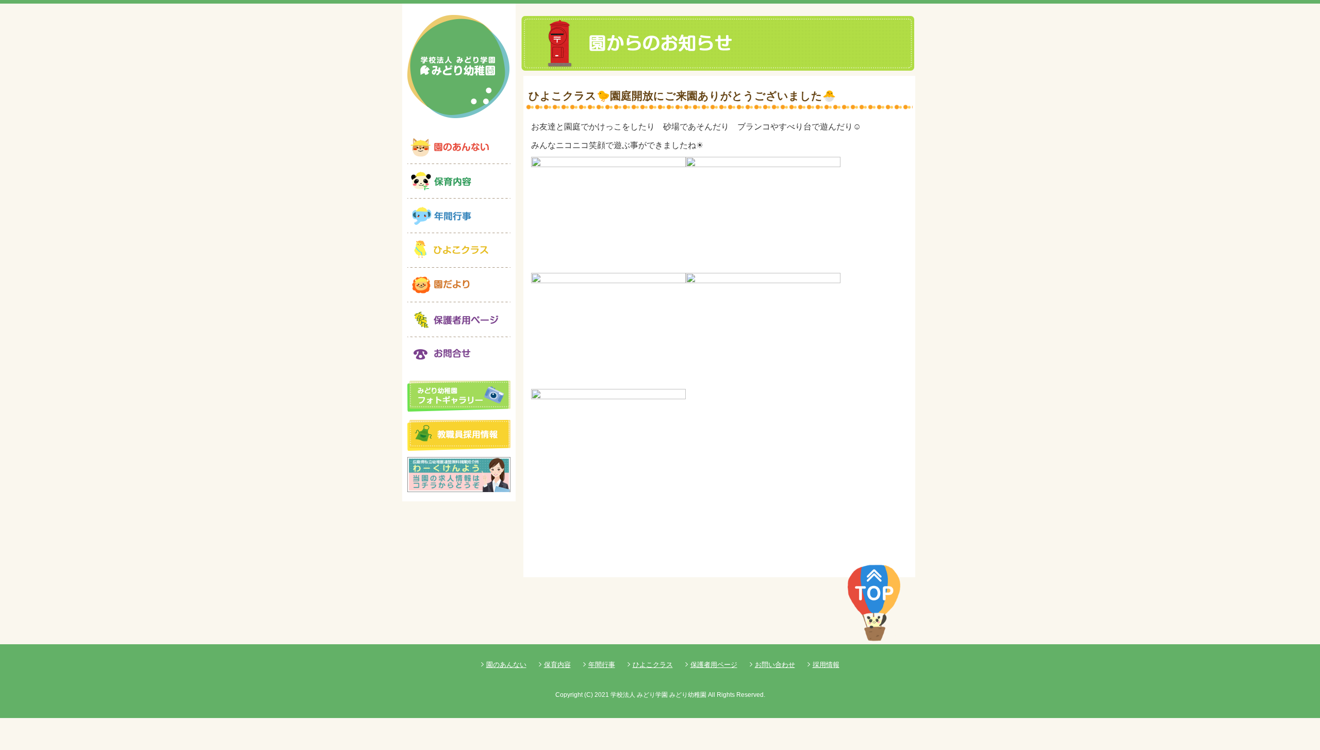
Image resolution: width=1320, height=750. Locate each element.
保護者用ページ (713, 665)
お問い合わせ (775, 665)
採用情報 (826, 665)
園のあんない (506, 665)
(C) (588, 694)
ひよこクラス (653, 665)
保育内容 (557, 665)
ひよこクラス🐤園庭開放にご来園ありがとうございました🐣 (682, 96)
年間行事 (601, 665)
